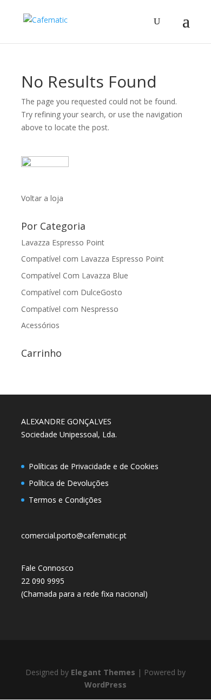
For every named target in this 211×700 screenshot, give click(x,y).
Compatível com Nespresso (69, 309)
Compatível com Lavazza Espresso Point (92, 259)
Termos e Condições (65, 500)
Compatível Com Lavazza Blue (74, 275)
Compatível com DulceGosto (71, 292)
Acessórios (40, 325)
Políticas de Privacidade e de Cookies (94, 466)
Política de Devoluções (69, 483)
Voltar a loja (42, 198)
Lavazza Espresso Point (62, 242)
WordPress (105, 684)
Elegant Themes (103, 672)
